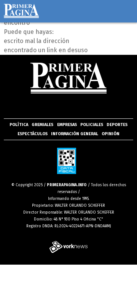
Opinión (110, 133)
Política (19, 124)
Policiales (91, 124)
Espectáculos (33, 133)
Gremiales (42, 124)
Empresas (67, 124)
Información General (74, 133)
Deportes (117, 124)
